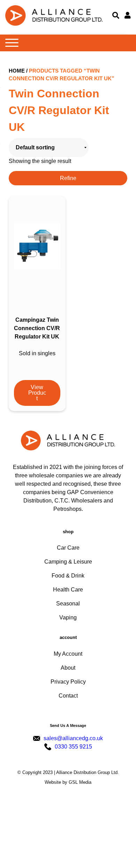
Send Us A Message (68, 725)
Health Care (68, 590)
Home (17, 71)
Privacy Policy (68, 682)
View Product (37, 392)
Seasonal (68, 603)
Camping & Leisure (68, 562)
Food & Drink (68, 576)
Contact (68, 696)
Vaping (68, 617)
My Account (68, 654)
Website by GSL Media (68, 782)
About (68, 668)
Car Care (68, 548)
